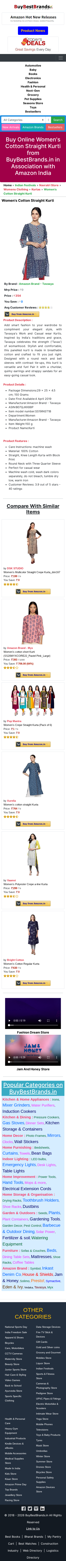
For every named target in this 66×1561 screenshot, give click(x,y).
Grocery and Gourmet (48, 1352)
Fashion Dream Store (33, 1032)
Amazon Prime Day (15, 1484)
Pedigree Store (44, 1393)
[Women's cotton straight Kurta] (33, 775)
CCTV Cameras (14, 1353)
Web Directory (32, 1550)
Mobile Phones (44, 1424)
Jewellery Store (13, 1495)
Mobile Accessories (15, 1453)
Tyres (39, 1440)
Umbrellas (41, 1451)
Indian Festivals (45, 1368)
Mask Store (42, 1445)
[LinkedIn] (42, 1508)
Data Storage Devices (48, 1326)
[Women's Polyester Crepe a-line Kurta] (33, 854)
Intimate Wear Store (47, 1413)
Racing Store (12, 1500)
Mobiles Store (43, 1357)
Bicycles (9, 1343)
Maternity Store (13, 1359)
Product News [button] (33, 31)
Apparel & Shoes (14, 1337)
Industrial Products (15, 1438)
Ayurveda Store (13, 1390)
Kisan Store (11, 1479)
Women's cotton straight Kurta (21, 804)
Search (57, 120)
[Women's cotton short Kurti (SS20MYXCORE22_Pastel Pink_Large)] (33, 622)
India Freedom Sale (16, 1332)
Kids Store (10, 1473)
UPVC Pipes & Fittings (48, 1398)
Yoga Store (42, 1418)
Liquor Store (43, 1363)
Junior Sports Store (15, 1369)
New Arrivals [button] (10, 127)
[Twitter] (30, 1508)
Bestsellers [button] (55, 127)
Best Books (12, 1536)
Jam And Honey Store (33, 1069)
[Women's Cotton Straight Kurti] (33, 242)
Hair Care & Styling (15, 1374)
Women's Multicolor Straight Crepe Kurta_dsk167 (32, 572)
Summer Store (44, 1461)
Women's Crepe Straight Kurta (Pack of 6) (28, 724)
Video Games (12, 1380)
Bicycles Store (44, 1472)
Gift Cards (41, 1341)
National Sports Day (16, 1326)
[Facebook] (23, 1508)
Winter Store (43, 1456)
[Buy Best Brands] (33, 6)
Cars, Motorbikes (14, 1348)
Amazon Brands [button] (33, 127)
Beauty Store (12, 1364)
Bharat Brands (33, 1536)
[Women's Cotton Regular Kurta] (33, 934)
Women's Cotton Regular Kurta (21, 963)
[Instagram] (36, 1508)
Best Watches (27, 1543)
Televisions (42, 1429)
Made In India (12, 1468)
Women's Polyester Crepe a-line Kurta (26, 884)
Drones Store (43, 1467)
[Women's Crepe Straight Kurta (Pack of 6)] (33, 700)
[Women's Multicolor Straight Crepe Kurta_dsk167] (33, 542)
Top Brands (11, 1489)
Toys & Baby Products (48, 1434)
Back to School (13, 1385)
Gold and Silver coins (48, 1347)
